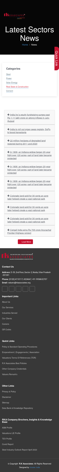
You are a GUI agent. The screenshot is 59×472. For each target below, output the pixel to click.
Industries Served (9, 312)
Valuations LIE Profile (11, 433)
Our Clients (7, 318)
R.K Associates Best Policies (14, 363)
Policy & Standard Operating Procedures (19, 346)
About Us (6, 301)
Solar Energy (11, 82)
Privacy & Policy (9, 391)
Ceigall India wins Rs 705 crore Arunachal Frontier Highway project (29, 231)
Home (25, 44)
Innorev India (35, 467)
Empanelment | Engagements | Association (20, 352)
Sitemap (5, 402)
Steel (8, 74)
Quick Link (56, 58)
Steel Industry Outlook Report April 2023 (19, 449)
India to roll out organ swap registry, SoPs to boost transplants (28, 131)
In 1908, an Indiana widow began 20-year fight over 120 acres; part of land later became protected (29, 155)
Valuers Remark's (9, 374)
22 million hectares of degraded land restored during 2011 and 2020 (26, 142)
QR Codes (6, 329)
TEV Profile (7, 438)
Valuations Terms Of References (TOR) (19, 357)
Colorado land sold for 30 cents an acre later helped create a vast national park (27, 197)
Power (9, 78)
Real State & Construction (17, 86)
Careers (5, 324)
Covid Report (7, 444)
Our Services (7, 307)
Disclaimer (6, 397)
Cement (9, 90)
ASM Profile (7, 427)
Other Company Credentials (14, 368)
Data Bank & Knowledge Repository (17, 408)
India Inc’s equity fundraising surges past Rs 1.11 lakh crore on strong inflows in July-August (28, 118)
